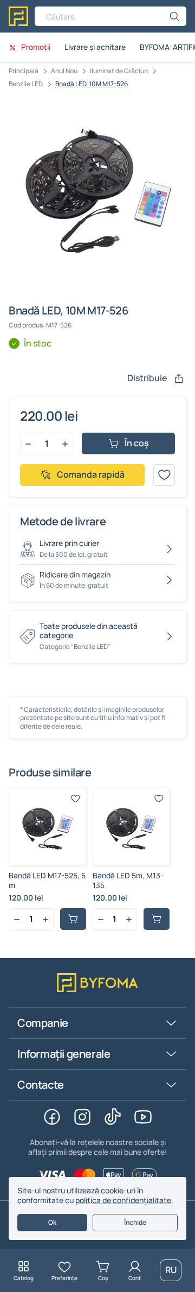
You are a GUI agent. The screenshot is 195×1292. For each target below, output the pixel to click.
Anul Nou (64, 70)
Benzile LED (26, 83)
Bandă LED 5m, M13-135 (128, 880)
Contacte (40, 1084)
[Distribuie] (178, 378)
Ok (52, 1222)
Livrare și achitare (95, 47)
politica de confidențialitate (123, 1200)
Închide (135, 1222)
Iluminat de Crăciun (119, 70)
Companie (42, 1022)
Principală (23, 70)
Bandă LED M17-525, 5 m (47, 880)
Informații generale (63, 1053)
